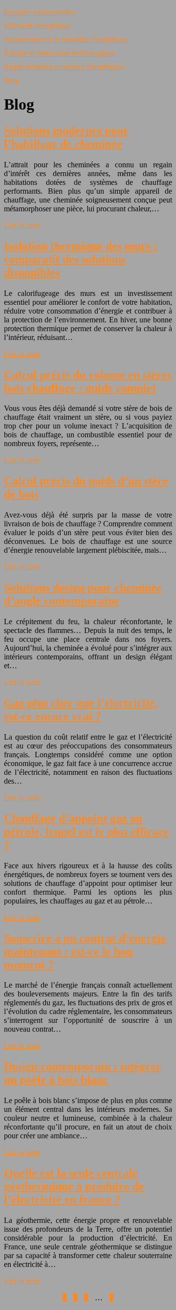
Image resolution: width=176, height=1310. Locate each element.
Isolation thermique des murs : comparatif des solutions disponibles (80, 259)
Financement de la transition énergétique (66, 39)
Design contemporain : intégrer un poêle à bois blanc (82, 1073)
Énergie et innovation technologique (59, 53)
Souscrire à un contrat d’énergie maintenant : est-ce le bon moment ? (85, 951)
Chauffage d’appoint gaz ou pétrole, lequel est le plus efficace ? (86, 831)
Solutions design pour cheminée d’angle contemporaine (83, 594)
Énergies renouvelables (39, 12)
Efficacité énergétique (37, 26)
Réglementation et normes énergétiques (64, 67)
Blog (11, 80)
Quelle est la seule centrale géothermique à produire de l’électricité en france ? (74, 1186)
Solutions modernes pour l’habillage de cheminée (66, 137)
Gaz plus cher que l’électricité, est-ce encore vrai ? (81, 710)
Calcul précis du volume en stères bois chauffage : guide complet (88, 381)
